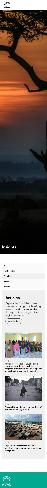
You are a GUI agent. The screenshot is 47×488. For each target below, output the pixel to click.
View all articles (14, 321)
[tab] (23, 265)
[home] (6, 5)
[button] (41, 5)
